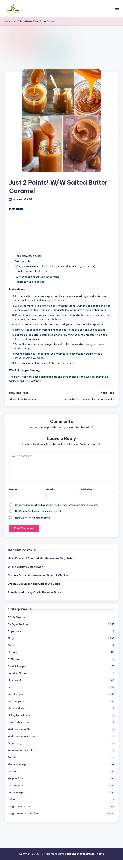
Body (11, 645)
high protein (15, 680)
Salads (12, 757)
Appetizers (14, 631)
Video (11, 799)
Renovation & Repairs (21, 750)
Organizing (14, 743)
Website (86, 489)
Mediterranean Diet (19, 729)
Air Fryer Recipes (18, 624)
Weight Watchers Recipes (23, 813)
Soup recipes (15, 778)
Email (50, 489)
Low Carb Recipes (19, 722)
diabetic (13, 652)
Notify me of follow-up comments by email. (38, 511)
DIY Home (13, 659)
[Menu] (116, 9)
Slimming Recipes (18, 764)
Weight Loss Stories (20, 806)
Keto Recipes (16, 694)
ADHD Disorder (17, 617)
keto (10, 687)
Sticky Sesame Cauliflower (25, 566)
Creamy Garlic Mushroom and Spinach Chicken (38, 575)
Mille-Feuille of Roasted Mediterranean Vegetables (41, 558)
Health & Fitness (18, 673)
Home (7, 21)
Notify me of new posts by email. (32, 517)
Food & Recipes (17, 666)
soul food (13, 771)
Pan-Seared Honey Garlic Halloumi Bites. (35, 592)
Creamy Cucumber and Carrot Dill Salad (34, 583)
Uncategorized (17, 785)
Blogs (11, 638)
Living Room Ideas (19, 715)
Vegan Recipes (17, 792)
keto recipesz (16, 701)
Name (14, 489)
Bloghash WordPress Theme (85, 853)
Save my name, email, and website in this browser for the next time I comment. (56, 504)
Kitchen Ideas (16, 708)
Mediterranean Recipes (22, 736)
